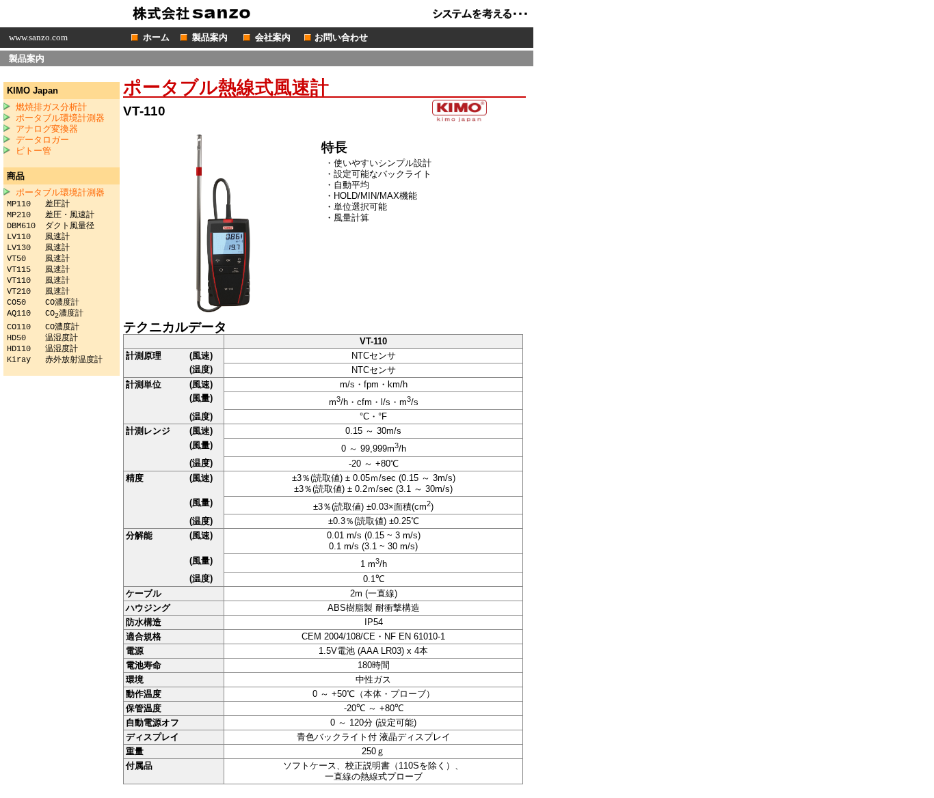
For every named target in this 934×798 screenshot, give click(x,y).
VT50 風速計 (38, 259)
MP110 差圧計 (38, 204)
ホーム (156, 37)
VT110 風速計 (38, 281)
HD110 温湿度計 (42, 349)
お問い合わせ (341, 37)
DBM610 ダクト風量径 (50, 226)
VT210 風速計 (38, 292)
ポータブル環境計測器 (60, 118)
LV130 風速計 (38, 248)
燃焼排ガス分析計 (51, 107)
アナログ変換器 (47, 129)
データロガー (42, 140)
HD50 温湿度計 (42, 338)
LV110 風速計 (38, 237)
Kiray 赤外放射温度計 (55, 360)
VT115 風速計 (38, 270)
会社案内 (273, 37)
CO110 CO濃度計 (43, 327)
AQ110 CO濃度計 (45, 313)
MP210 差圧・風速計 (50, 215)
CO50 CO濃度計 (43, 302)
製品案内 (210, 37)
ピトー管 (33, 151)
